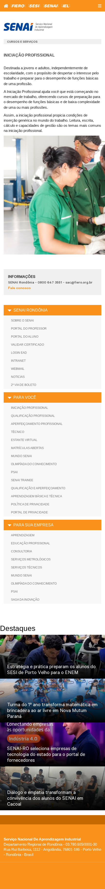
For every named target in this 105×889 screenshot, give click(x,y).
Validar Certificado (27, 344)
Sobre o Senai (22, 320)
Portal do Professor (29, 328)
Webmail (17, 369)
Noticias (18, 377)
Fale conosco (19, 288)
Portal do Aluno (24, 336)
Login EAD (19, 352)
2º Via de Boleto (23, 385)
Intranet (18, 360)
